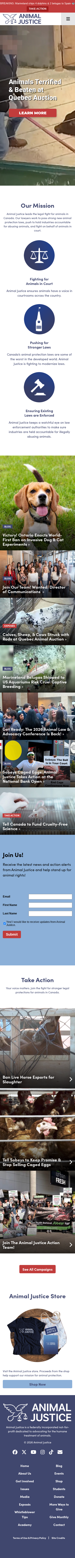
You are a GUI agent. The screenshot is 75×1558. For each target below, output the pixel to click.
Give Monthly (59, 1517)
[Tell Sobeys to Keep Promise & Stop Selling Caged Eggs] (37, 1129)
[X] (24, 1452)
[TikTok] (51, 1452)
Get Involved (25, 1481)
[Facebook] (15, 1452)
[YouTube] (33, 1452)
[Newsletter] (60, 1452)
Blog (59, 1466)
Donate (59, 1496)
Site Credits (58, 1538)
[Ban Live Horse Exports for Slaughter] (37, 1046)
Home (24, 1466)
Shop (59, 1481)
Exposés (25, 1504)
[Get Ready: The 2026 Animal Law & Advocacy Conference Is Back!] (37, 716)
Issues (24, 1489)
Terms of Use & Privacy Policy (29, 1538)
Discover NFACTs (31, 122)
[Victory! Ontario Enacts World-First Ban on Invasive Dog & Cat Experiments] (37, 503)
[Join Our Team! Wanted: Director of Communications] (37, 574)
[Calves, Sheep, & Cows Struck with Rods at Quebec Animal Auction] (37, 621)
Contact (59, 1524)
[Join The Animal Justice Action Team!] (37, 1212)
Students (59, 1489)
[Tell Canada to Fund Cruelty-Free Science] (37, 811)
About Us (24, 1473)
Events (59, 1473)
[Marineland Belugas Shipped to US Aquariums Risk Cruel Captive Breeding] (37, 669)
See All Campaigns (37, 1269)
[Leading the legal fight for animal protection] (20, 19)
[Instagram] (42, 1452)
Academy (25, 1524)
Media (24, 1496)
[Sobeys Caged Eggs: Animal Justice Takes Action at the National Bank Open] (37, 763)
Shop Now (37, 1384)
